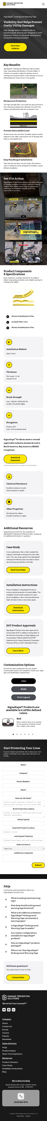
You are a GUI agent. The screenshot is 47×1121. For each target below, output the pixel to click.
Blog (4, 1072)
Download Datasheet (15, 458)
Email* (23, 790)
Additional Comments (23, 853)
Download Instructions (18, 609)
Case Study (7, 1065)
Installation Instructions (12, 1069)
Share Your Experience (12, 1054)
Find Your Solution (15, 47)
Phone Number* (23, 782)
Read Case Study (18, 570)
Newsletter (6, 1039)
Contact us (38, 534)
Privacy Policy (20, 1116)
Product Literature (10, 1062)
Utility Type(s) (23, 820)
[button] (43, 4)
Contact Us (7, 1026)
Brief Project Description (23, 809)
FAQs (4, 1048)
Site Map (28, 1116)
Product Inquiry (9, 1051)
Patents (5, 1036)
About (5, 1023)
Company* (23, 773)
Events (5, 1030)
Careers (5, 1033)
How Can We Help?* (23, 798)
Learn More (18, 651)
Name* (23, 765)
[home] (12, 4)
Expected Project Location (23, 828)
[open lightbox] (23, 120)
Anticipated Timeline (23, 836)
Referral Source (23, 845)
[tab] (23, 681)
